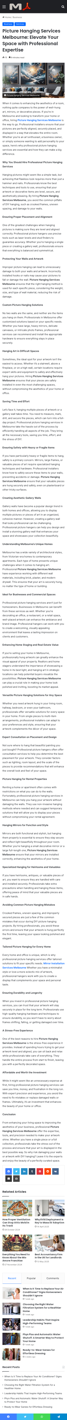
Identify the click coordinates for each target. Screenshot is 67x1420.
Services (20, 24)
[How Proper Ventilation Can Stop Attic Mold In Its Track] (17, 1208)
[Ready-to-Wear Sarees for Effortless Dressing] (11, 1354)
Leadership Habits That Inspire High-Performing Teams (41, 1321)
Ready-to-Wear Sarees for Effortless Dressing (39, 1351)
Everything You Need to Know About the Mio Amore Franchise (16, 1257)
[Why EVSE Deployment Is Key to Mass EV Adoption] (50, 1208)
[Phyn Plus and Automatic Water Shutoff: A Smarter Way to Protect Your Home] (11, 1339)
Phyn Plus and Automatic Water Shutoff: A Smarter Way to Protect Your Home (43, 1338)
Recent (12, 1278)
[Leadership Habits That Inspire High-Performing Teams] (11, 1324)
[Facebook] (8, 1171)
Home (7, 17)
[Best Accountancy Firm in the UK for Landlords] (50, 1243)
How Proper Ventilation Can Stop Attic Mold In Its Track (16, 1222)
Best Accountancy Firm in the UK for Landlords (48, 1256)
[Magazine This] (21, 6)
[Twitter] (16, 1171)
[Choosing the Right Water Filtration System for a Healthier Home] (11, 1309)
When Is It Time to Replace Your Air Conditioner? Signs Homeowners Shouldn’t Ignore (43, 1292)
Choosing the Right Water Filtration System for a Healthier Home (42, 1308)
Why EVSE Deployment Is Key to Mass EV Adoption (49, 1221)
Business (17, 17)
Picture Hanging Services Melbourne (39, 120)
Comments (53, 1278)
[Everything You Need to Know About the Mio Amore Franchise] (17, 1243)
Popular (31, 1278)
